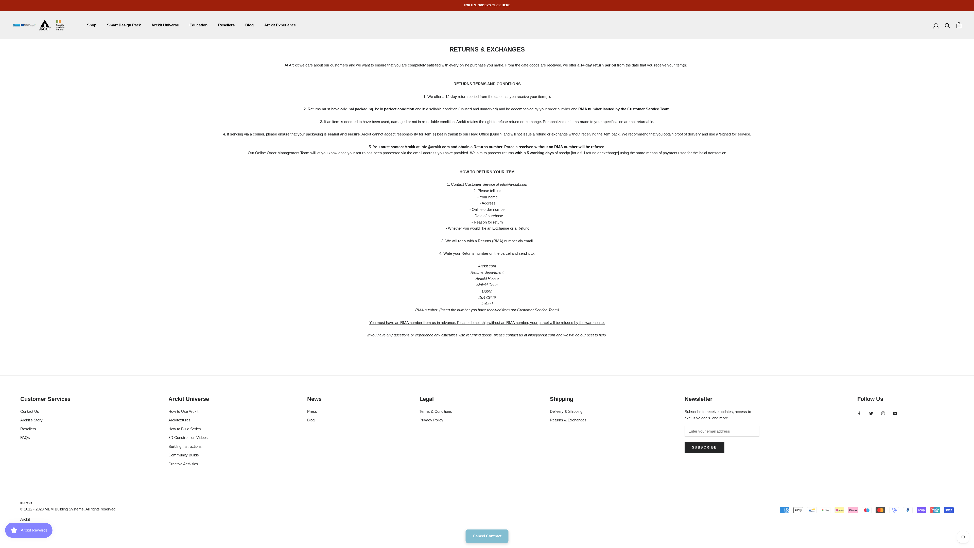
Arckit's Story (31, 420)
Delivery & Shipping (566, 411)
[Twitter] (871, 413)
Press (312, 411)
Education (198, 25)
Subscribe (704, 447)
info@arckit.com (435, 147)
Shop (91, 25)
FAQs (25, 437)
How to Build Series (184, 429)
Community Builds (183, 455)
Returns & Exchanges (568, 420)
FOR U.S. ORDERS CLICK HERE (487, 5)
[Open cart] (958, 25)
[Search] (947, 25)
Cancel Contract (487, 536)
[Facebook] (859, 413)
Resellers (226, 25)
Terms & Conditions (436, 411)
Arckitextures (179, 420)
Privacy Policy (431, 420)
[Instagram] (883, 413)
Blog (249, 25)
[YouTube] (895, 413)
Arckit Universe (165, 25)
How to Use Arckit (183, 411)
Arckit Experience (280, 25)
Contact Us (29, 411)
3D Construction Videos (188, 437)
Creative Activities (183, 464)
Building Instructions (185, 446)
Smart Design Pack (124, 25)
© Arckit (26, 503)
